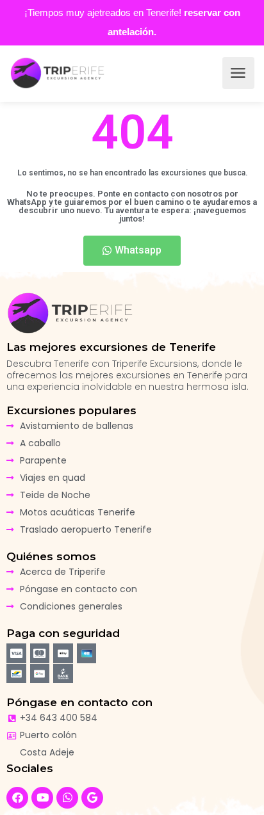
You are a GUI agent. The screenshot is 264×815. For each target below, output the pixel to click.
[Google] (92, 798)
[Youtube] (42, 798)
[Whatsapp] (67, 798)
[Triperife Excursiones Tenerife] (58, 73)
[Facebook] (17, 798)
